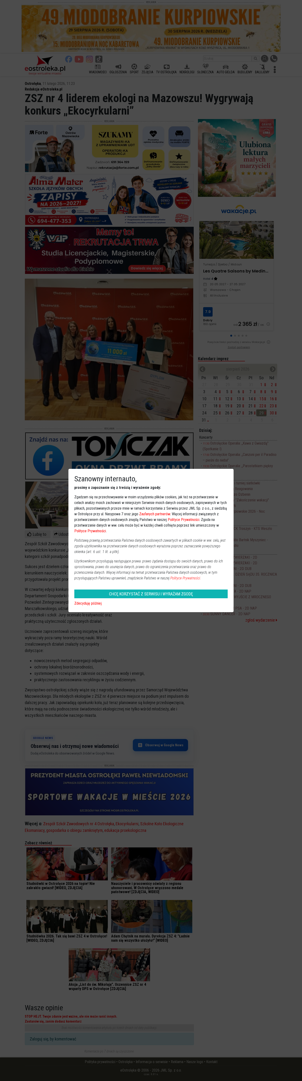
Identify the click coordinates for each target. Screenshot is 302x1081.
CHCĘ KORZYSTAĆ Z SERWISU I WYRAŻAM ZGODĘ (151, 593)
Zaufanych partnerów (154, 514)
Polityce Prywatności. (185, 578)
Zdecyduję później (88, 603)
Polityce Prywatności (183, 519)
